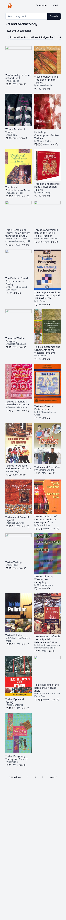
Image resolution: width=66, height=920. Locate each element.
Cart (55, 5)
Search (54, 16)
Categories (42, 5)
